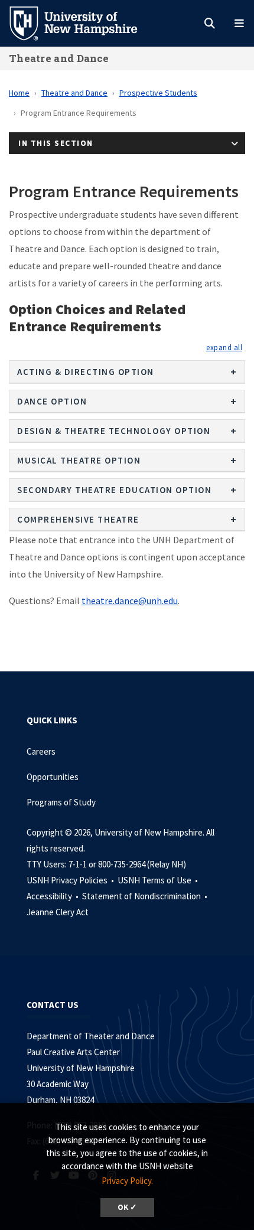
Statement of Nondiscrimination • (145, 896)
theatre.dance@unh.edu (130, 600)
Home (19, 92)
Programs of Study (62, 802)
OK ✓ (127, 1207)
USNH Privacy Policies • (71, 880)
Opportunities (53, 776)
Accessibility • (53, 896)
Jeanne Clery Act (58, 912)
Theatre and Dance (59, 58)
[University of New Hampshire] (83, 22)
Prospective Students (158, 92)
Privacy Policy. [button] (127, 1180)
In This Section (55, 143)
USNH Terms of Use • (159, 880)
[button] (224, 347)
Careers (41, 751)
